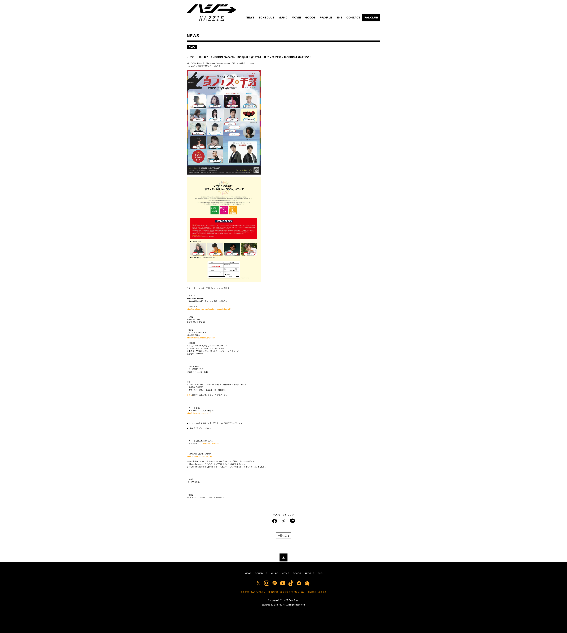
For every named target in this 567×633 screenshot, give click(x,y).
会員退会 (322, 592)
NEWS (250, 17)
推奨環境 (312, 592)
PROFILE (326, 17)
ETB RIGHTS (280, 604)
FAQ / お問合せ (258, 592)
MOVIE (296, 17)
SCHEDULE (266, 17)
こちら (189, 395)
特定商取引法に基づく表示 (292, 592)
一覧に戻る (283, 535)
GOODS (310, 17)
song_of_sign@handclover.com (199, 456)
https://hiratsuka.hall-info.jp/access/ (201, 338)
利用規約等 (273, 592)
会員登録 (245, 592)
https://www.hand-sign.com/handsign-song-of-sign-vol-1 (209, 309)
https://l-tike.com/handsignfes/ (198, 413)
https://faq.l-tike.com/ (211, 444)
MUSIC (283, 17)
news (192, 47)
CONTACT (353, 17)
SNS (339, 17)
